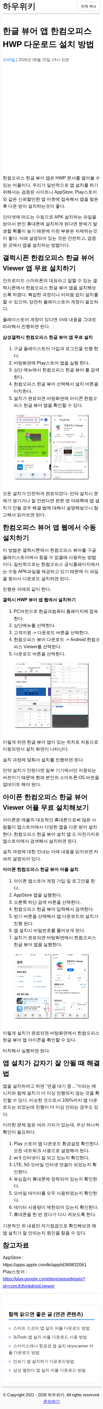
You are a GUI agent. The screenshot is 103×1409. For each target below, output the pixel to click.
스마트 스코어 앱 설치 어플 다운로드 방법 (51, 1328)
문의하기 (51, 1401)
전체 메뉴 (88, 6)
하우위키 (19, 6)
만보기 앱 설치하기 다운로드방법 (43, 1361)
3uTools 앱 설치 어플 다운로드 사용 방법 (50, 1337)
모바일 (9, 59)
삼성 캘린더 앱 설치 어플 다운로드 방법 (49, 1370)
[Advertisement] (51, 119)
